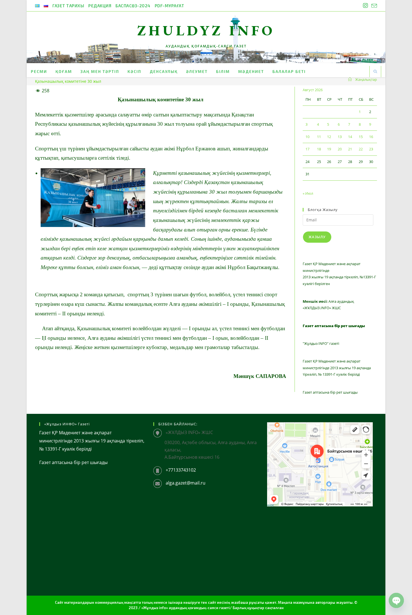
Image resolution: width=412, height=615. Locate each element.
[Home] (350, 79)
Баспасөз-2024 (133, 5)
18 (319, 149)
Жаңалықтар (366, 79)
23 (371, 149)
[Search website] (375, 72)
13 (340, 136)
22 (361, 149)
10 (307, 136)
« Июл (308, 193)
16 (371, 136)
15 (361, 136)
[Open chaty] (396, 600)
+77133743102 (181, 470)
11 (319, 136)
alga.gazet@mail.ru (185, 483)
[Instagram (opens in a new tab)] (365, 5)
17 (307, 149)
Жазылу (317, 237)
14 (350, 136)
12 (329, 136)
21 (350, 149)
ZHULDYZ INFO (206, 30)
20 (340, 149)
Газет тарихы (68, 5)
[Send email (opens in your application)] (373, 6)
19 (329, 149)
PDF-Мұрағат (169, 5)
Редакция (99, 5)
